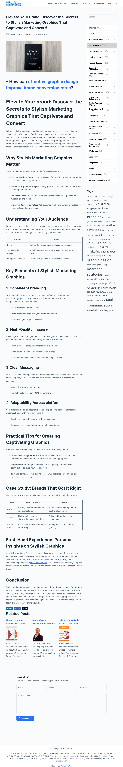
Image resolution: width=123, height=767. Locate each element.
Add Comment (25, 695)
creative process (93, 235)
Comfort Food (109, 221)
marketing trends (94, 284)
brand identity (103, 212)
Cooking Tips (98, 226)
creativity (106, 235)
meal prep (105, 284)
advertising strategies (106, 197)
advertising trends (93, 200)
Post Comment (25, 718)
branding (94, 217)
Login (109, 3)
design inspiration (97, 242)
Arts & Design (43, 34)
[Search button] (114, 16)
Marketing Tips (102, 279)
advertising (92, 196)
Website (83, 687)
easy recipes (108, 251)
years (111, 311)
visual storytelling (97, 310)
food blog (106, 255)
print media (109, 287)
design (108, 239)
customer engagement (96, 239)
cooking (89, 226)
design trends (93, 247)
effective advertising (94, 256)
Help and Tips (60, 3)
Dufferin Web (66, 766)
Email (52, 687)
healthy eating (92, 265)
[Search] (116, 4)
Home (50, 3)
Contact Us (86, 3)
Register (74, 3)
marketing (102, 265)
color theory (98, 221)
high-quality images (40, 559)
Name (21, 687)
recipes (96, 295)
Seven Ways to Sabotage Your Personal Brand (43, 623)
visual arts (99, 300)
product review (95, 291)
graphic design (99, 260)
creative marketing (108, 230)
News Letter (99, 3)
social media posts (38, 562)
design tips (110, 243)
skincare (102, 295)
